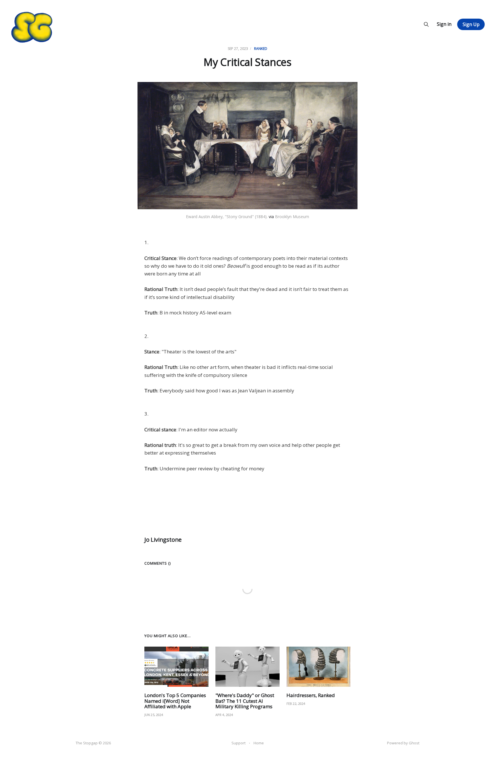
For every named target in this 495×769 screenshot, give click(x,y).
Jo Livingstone (163, 539)
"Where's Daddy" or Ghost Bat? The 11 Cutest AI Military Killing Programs (244, 701)
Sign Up (471, 24)
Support (238, 742)
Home (259, 742)
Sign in (444, 24)
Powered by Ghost (403, 742)
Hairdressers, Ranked (310, 695)
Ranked (261, 48)
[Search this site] (426, 24)
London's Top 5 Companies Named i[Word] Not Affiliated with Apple (175, 701)
